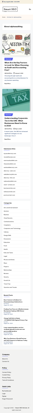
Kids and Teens (8, 253)
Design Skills (7, 235)
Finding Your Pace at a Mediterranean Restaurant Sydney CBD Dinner (16, 310)
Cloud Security (8, 218)
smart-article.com (9, 185)
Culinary (6, 232)
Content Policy (6, 372)
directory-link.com (9, 178)
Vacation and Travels (10, 287)
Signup (4, 396)
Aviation (6, 211)
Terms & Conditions (8, 380)
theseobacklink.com (10, 164)
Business (8, 59)
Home (3, 17)
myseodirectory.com (10, 153)
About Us (5, 359)
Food (5, 246)
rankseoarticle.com (9, 191)
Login (4, 393)
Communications (9, 221)
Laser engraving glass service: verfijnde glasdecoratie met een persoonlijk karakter (14, 329)
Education (7, 242)
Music (5, 263)
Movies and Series (9, 259)
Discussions (7, 239)
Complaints (7, 225)
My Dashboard (6, 391)
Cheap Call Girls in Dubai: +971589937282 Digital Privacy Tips (16, 319)
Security (6, 277)
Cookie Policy (6, 375)
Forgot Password (7, 399)
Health (6, 249)
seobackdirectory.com (10, 167)
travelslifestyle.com (9, 157)
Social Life (7, 280)
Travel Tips (7, 284)
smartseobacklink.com (10, 160)
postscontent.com (9, 195)
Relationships (8, 270)
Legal (5, 256)
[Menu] (30, 9)
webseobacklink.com (10, 181)
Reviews (6, 273)
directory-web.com (10, 171)
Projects (6, 266)
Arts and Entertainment (11, 207)
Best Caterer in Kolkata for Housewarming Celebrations (13, 301)
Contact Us (5, 361)
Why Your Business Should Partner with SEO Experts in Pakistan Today (15, 339)
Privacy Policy (6, 377)
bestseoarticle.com (9, 188)
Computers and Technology (12, 228)
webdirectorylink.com (10, 174)
